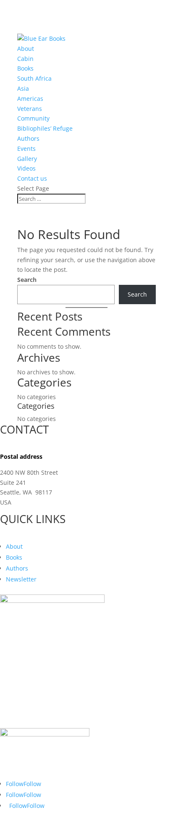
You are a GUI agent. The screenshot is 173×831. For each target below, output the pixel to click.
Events (26, 149)
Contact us (32, 178)
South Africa (34, 78)
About (25, 49)
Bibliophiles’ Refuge (45, 128)
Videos (26, 168)
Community (33, 118)
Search (27, 280)
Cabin (25, 59)
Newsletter (21, 579)
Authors (28, 138)
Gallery (27, 159)
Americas (30, 99)
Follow (32, 784)
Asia (23, 88)
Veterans (29, 109)
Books (25, 68)
